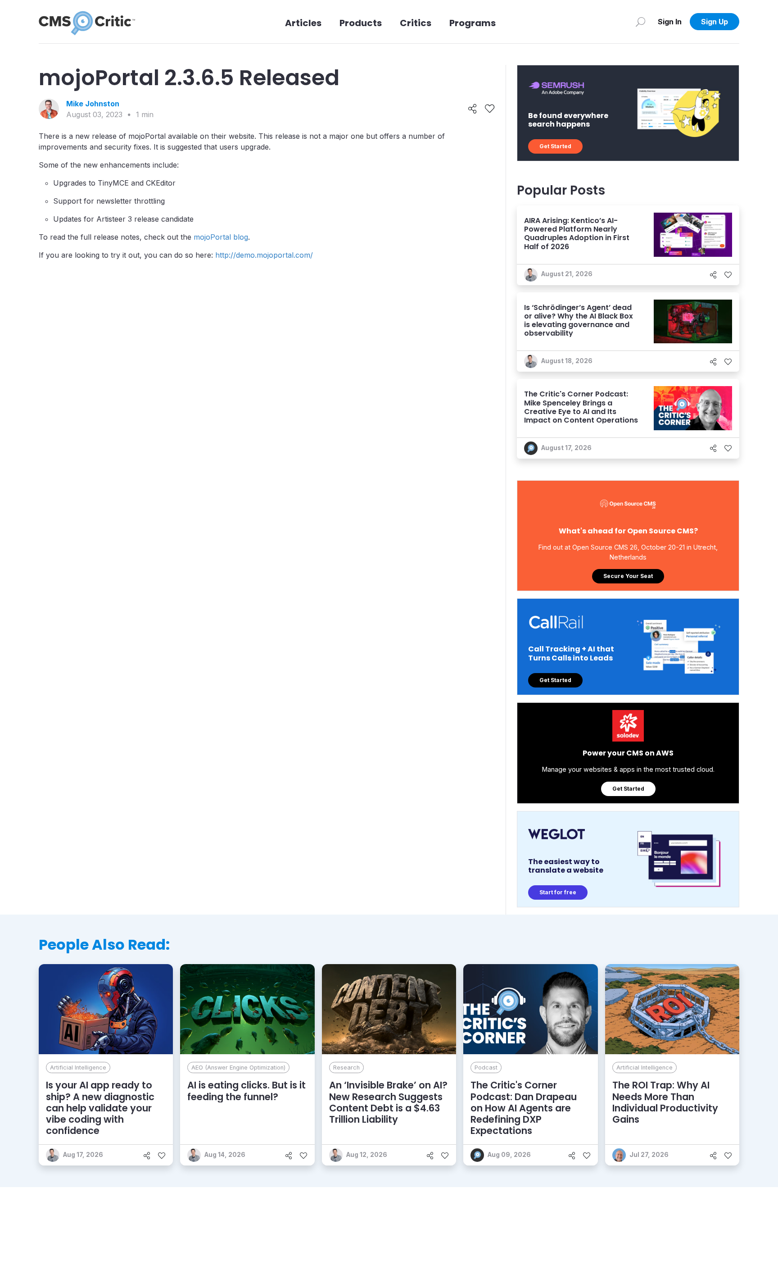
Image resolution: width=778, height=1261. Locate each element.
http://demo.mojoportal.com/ (264, 254)
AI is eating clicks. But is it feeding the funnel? (246, 1091)
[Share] (472, 109)
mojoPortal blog (221, 236)
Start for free (557, 892)
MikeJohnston (92, 103)
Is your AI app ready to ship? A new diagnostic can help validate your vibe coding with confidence (100, 1108)
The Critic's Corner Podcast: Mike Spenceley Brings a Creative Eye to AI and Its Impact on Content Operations (581, 407)
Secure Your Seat (628, 576)
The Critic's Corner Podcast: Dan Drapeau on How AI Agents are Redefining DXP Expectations (523, 1108)
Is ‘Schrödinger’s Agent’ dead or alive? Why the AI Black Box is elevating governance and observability (578, 320)
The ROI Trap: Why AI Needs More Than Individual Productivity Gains (665, 1102)
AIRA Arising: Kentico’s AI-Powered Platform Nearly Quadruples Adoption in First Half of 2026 (576, 233)
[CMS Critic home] (86, 21)
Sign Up (714, 21)
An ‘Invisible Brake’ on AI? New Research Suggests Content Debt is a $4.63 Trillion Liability (388, 1102)
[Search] (640, 21)
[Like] (489, 109)
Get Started (555, 146)
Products (360, 23)
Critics (415, 23)
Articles (303, 23)
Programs (472, 23)
